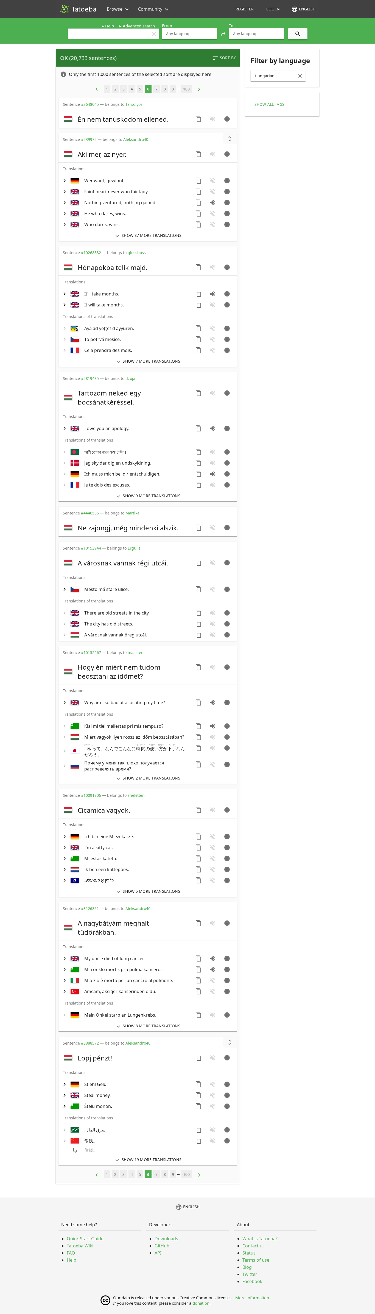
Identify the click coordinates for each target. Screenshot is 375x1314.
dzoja (130, 378)
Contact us (253, 1246)
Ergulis (134, 548)
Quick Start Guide (85, 1239)
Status (249, 1253)
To (231, 25)
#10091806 (91, 795)
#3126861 (90, 908)
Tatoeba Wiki (80, 1246)
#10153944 (91, 548)
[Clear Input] (300, 76)
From (167, 25)
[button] (223, 33)
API (158, 1253)
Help (109, 26)
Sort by (224, 58)
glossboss (137, 252)
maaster (135, 652)
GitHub (162, 1246)
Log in (273, 9)
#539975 (89, 139)
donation (200, 1303)
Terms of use (255, 1260)
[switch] (126, 118)
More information (252, 1297)
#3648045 (90, 104)
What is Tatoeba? (260, 1239)
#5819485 (90, 378)
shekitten (136, 795)
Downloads (166, 1239)
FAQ (71, 1253)
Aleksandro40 (135, 139)
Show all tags (269, 104)
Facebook (252, 1281)
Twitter (249, 1274)
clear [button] (154, 34)
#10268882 (91, 252)
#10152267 (91, 652)
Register (245, 9)
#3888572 (90, 1043)
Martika (132, 513)
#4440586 (90, 513)
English (303, 9)
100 (186, 89)
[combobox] (189, 33)
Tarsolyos (133, 104)
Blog (247, 1267)
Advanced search (139, 26)
